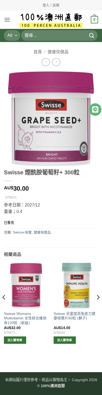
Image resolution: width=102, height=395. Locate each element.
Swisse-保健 (22, 232)
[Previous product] (56, 62)
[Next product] (46, 62)
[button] (7, 19)
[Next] (98, 307)
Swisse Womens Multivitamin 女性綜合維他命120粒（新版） (25, 318)
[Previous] (4, 307)
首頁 (37, 52)
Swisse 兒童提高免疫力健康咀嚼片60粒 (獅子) (74, 316)
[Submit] (92, 35)
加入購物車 (15, 340)
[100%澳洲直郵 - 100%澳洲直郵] (51, 20)
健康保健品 (58, 52)
